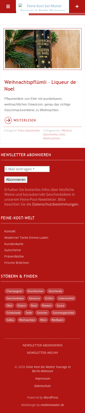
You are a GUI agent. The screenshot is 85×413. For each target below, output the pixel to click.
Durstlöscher (35, 291)
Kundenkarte (13, 244)
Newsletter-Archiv (42, 353)
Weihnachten (51, 138)
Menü (8, 6)
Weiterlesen (25, 120)
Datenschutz (42, 386)
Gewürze (34, 298)
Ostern (21, 305)
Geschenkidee (15, 298)
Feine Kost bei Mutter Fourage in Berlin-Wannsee (48, 369)
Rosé (34, 305)
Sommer (42, 313)
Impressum (42, 378)
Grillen (49, 298)
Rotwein (47, 305)
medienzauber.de (52, 405)
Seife (29, 313)
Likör (62, 134)
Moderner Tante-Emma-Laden (26, 237)
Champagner (14, 291)
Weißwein (57, 320)
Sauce (60, 305)
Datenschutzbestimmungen (55, 204)
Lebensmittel (66, 298)
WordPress (51, 397)
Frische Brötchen (16, 263)
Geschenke (50, 134)
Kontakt (9, 231)
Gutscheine (12, 250)
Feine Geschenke (29, 130)
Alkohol (66, 130)
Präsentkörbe (14, 256)
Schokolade (13, 313)
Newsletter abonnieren (43, 345)
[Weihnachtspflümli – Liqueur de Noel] (42, 49)
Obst (9, 305)
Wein (43, 320)
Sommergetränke (63, 313)
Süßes (10, 320)
